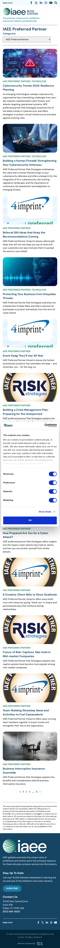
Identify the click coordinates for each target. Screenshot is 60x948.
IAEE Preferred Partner (16, 81)
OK (30, 520)
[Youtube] (51, 3)
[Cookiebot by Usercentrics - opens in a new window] (44, 425)
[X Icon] (36, 3)
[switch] (53, 482)
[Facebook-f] (31, 3)
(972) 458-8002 (11, 911)
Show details (45, 511)
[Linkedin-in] (41, 3)
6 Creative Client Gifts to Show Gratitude (30, 594)
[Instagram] (46, 3)
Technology (38, 81)
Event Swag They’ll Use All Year (23, 355)
